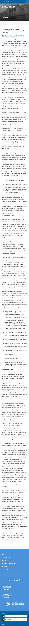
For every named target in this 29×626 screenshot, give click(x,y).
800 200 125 (8, 616)
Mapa (8, 589)
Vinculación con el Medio (8, 572)
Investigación (5, 569)
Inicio (3, 554)
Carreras (4, 560)
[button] (27, 1)
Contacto (5, 589)
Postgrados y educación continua (10, 563)
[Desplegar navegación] (14, 23)
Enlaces (3, 624)
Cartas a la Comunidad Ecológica (12, 35)
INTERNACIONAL (5, 576)
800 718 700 (8, 619)
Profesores (4, 566)
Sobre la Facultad (6, 557)
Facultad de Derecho (8, 7)
